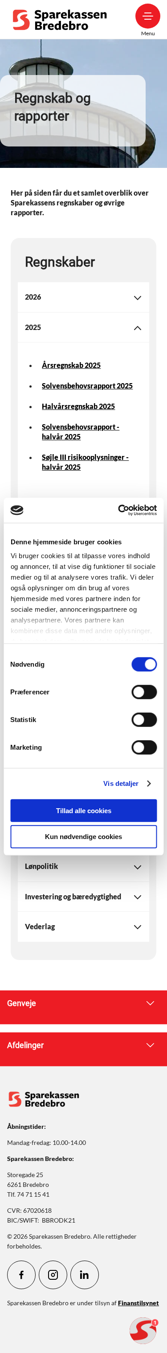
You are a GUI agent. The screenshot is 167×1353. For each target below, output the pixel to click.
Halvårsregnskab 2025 (78, 406)
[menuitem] (62, 19)
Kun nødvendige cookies (83, 836)
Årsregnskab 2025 (71, 365)
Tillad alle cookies (83, 810)
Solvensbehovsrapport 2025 (87, 385)
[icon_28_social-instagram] (53, 1275)
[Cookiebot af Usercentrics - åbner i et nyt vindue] (119, 510)
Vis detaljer (120, 783)
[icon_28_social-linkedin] (84, 1275)
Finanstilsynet (138, 1303)
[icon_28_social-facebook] (21, 1275)
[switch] (144, 692)
